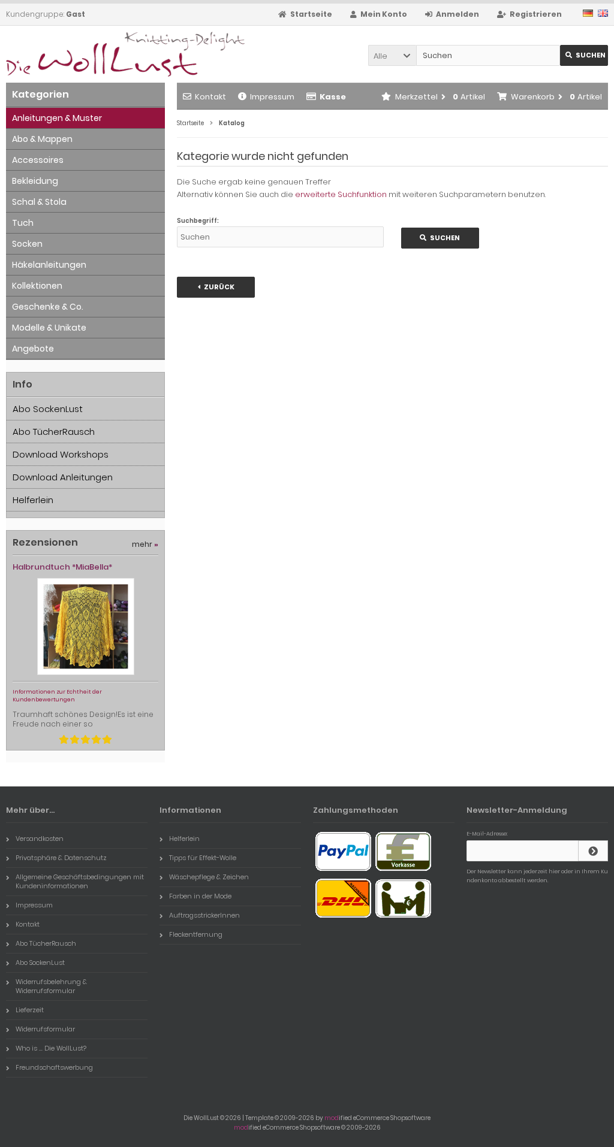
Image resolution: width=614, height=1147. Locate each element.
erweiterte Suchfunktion (341, 194)
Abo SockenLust (48, 408)
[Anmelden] (593, 851)
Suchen (584, 55)
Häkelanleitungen (49, 265)
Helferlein (33, 500)
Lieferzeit (30, 1010)
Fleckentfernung (195, 934)
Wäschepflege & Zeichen (209, 877)
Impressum (272, 96)
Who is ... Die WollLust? (51, 1048)
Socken (27, 244)
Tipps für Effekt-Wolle (202, 857)
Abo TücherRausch (54, 431)
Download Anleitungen (63, 477)
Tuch (23, 223)
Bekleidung (35, 181)
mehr (145, 544)
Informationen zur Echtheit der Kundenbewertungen (57, 695)
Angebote (33, 349)
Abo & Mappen (42, 139)
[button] (392, 55)
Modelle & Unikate (49, 328)
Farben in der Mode (200, 896)
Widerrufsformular (45, 1029)
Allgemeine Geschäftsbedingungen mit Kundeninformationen (80, 881)
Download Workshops (61, 454)
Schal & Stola (39, 202)
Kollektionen (37, 286)
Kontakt (210, 96)
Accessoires (38, 160)
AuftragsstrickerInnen (204, 915)
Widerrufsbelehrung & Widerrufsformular (51, 986)
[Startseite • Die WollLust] (85, 54)
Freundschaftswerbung (54, 1067)
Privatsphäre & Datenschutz (61, 857)
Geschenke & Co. (47, 307)
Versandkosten (40, 838)
